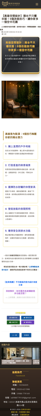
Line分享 (14, 322)
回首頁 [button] (26, 335)
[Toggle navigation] (37, 4)
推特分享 (29, 317)
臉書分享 (14, 317)
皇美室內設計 (26, 409)
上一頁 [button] (14, 335)
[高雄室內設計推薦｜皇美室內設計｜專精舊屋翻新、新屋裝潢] (11, 4)
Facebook (20, 376)
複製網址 (29, 322)
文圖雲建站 (24, 415)
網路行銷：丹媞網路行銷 (20, 412)
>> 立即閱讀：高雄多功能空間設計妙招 (20, 297)
